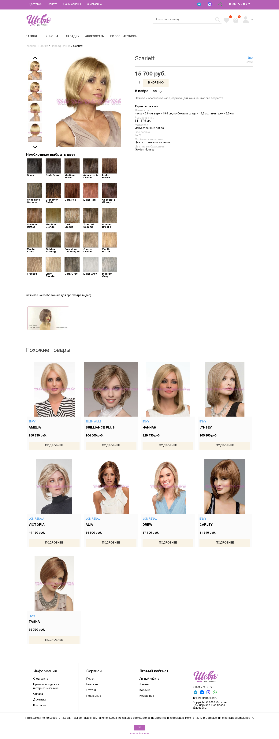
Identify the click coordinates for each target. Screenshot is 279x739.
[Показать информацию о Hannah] (168, 389)
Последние (93, 696)
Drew (147, 524)
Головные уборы (123, 36)
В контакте (202, 692)
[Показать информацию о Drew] (168, 486)
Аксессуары (95, 36)
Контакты (39, 705)
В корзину (156, 82)
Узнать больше (139, 733)
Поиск (90, 679)
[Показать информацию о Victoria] (54, 486)
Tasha (34, 621)
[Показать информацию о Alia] (111, 486)
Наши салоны (72, 4)
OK (139, 727)
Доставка (35, 4)
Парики (31, 36)
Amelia (35, 427)
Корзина (145, 690)
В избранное (146, 91)
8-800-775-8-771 (239, 4)
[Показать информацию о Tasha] (54, 583)
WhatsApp (220, 4)
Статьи (91, 690)
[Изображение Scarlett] (35, 70)
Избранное (147, 696)
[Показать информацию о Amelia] (54, 389)
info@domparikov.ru (205, 698)
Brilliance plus (100, 427)
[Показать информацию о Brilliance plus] (111, 389)
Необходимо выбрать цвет (51, 154)
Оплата (52, 4)
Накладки (72, 36)
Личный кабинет (150, 679)
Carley (206, 524)
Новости (92, 684)
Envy (250, 58)
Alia (89, 524)
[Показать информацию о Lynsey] (225, 389)
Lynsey (205, 427)
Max (210, 4)
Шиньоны (50, 36)
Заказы (144, 684)
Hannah (149, 427)
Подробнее (54, 445)
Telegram (199, 4)
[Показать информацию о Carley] (225, 486)
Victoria (37, 524)
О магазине (94, 4)
